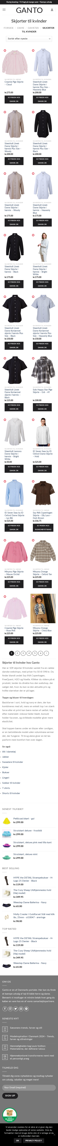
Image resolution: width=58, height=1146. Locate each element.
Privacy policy (33, 1140)
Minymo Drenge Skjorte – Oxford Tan (42, 573)
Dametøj (33, 28)
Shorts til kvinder (11, 793)
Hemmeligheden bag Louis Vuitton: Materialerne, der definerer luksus (28, 1047)
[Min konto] (52, 9)
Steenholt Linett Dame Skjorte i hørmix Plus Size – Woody (13, 148)
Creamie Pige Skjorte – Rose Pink (14, 629)
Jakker (5, 757)
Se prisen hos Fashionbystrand (43, 527)
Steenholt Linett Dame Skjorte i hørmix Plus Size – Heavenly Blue (41, 86)
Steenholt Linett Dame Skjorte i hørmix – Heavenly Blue (41, 209)
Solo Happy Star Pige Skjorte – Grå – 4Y (42, 391)
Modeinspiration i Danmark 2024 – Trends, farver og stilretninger (32, 1037)
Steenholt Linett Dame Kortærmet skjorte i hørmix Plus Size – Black (14, 332)
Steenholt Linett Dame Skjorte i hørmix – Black (12, 269)
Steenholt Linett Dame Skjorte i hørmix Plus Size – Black (41, 148)
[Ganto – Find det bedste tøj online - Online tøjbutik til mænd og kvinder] (29, 9)
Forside (9, 28)
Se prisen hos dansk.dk (14, 99)
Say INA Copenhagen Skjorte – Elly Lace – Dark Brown (42, 515)
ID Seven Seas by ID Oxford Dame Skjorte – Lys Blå (14, 515)
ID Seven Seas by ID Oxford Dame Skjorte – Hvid (42, 454)
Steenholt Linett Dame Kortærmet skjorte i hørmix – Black (13, 394)
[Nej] (54, 1135)
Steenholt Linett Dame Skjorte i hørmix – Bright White (40, 271)
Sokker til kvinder (11, 783)
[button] (5, 50)
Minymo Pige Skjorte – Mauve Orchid (14, 573)
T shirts (6, 788)
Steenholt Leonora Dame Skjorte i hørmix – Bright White (13, 455)
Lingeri (5, 778)
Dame (20, 28)
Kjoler (5, 767)
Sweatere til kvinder (12, 762)
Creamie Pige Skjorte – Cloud (14, 83)
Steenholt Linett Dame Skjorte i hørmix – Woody (12, 207)
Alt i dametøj (9, 752)
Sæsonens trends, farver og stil (26, 1028)
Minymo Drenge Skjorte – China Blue (42, 629)
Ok (17, 1140)
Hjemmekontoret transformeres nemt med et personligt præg (32, 1057)
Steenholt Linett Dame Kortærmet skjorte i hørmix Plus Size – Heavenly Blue (42, 332)
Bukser (5, 772)
